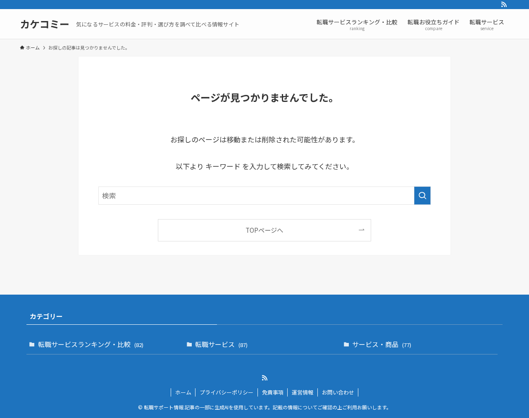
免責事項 (273, 392)
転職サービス (221, 344)
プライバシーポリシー (226, 392)
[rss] (503, 4)
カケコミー (44, 24)
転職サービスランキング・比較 (90, 344)
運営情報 (302, 392)
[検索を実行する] (422, 196)
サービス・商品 (381, 344)
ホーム (183, 392)
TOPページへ (264, 229)
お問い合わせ (338, 392)
